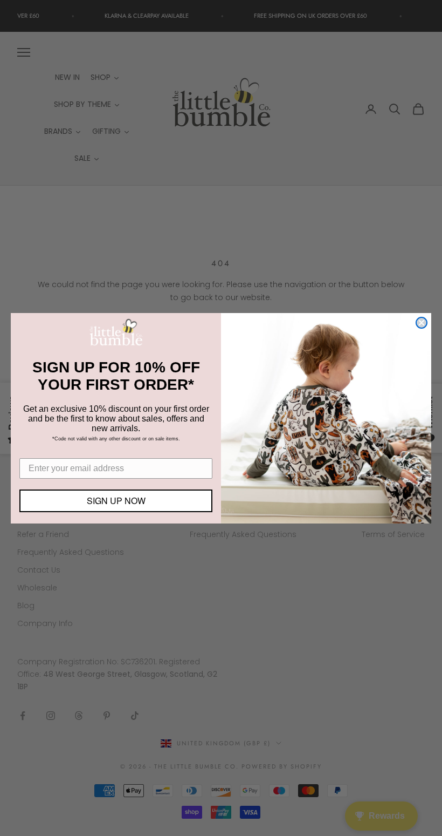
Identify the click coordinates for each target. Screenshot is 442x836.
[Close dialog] (421, 322)
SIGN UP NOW (116, 500)
